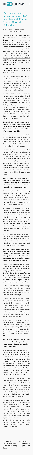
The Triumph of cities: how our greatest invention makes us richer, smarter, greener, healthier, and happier (16, 56)
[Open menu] (29, 4)
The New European (19, 29)
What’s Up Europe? (15, 32)
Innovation (7, 32)
